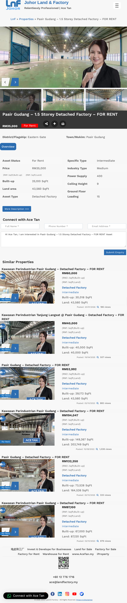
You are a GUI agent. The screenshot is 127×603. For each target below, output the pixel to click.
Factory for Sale (105, 549)
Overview (8, 146)
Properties (26, 19)
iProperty (103, 554)
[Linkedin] (60, 594)
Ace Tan (33, 219)
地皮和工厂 (17, 549)
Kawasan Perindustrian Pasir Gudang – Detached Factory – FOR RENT (53, 269)
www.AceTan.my (83, 554)
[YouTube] (74, 594)
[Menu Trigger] (117, 5)
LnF (13, 19)
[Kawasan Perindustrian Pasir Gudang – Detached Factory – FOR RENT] (27, 287)
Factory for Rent (29, 554)
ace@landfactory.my (63, 582)
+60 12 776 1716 (63, 577)
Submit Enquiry (115, 252)
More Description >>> (17, 209)
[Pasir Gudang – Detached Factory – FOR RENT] (27, 383)
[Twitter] (82, 594)
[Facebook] (52, 594)
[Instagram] (67, 594)
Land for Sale (83, 549)
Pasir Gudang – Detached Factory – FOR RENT (35, 365)
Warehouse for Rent (56, 554)
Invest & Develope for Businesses (49, 549)
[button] (25, 595)
